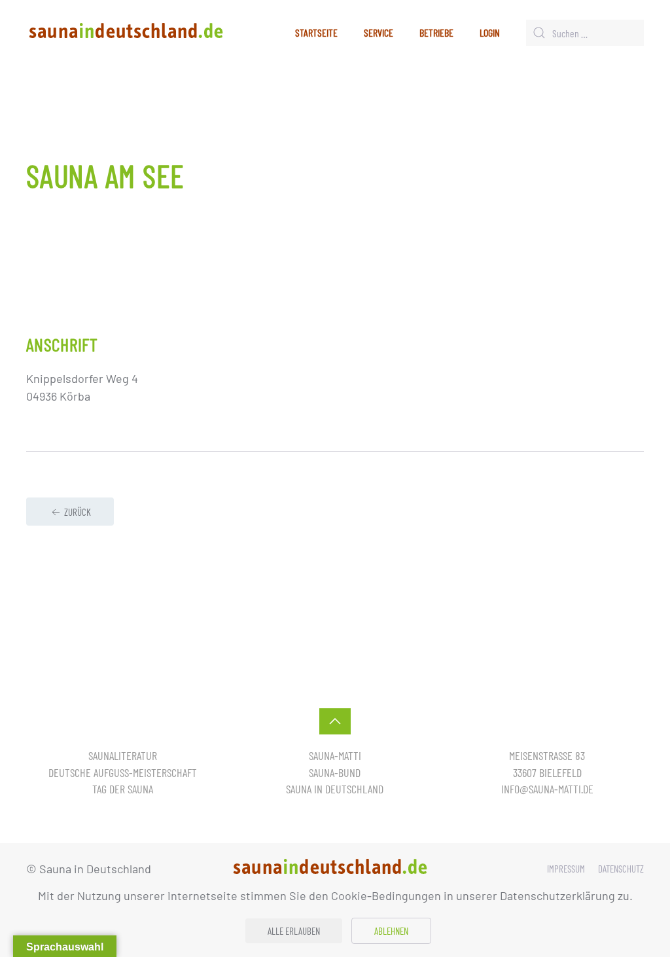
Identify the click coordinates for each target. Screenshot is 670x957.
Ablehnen (391, 931)
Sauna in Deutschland (334, 789)
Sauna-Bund (335, 772)
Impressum (566, 869)
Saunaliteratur (122, 755)
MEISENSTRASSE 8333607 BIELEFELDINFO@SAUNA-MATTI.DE (547, 771)
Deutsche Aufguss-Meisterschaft (122, 772)
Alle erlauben (294, 931)
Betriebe (436, 32)
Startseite (316, 32)
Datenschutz (621, 869)
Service (378, 32)
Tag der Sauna (122, 789)
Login (490, 32)
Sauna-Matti (335, 755)
